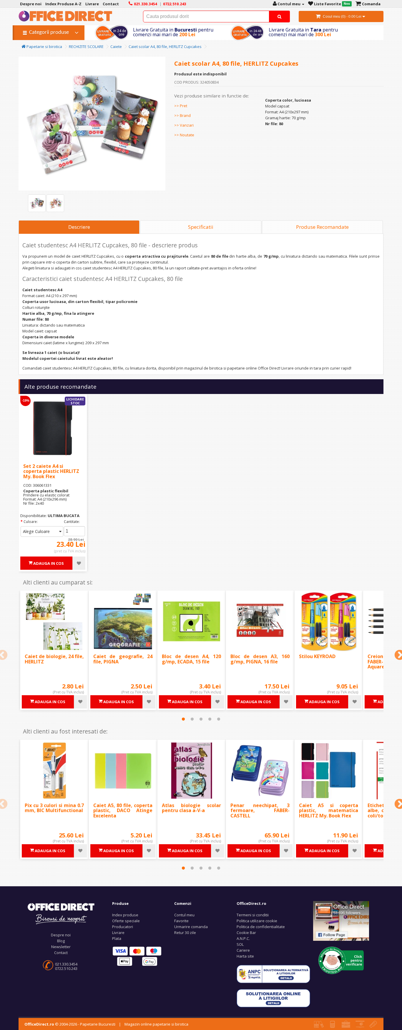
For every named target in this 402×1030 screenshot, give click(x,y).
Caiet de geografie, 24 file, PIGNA (122, 659)
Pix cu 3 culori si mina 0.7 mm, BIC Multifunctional (54, 808)
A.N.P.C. (243, 938)
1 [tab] (183, 719)
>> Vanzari (184, 125)
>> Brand (182, 115)
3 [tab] (201, 719)
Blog (61, 940)
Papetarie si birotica (44, 46)
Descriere (79, 226)
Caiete (116, 46)
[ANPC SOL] (273, 998)
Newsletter (61, 946)
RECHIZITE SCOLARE (86, 46)
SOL (240, 944)
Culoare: (31, 521)
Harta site (245, 956)
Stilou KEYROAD (317, 656)
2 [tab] (192, 719)
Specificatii (200, 226)
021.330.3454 (66, 964)
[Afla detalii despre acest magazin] (341, 960)
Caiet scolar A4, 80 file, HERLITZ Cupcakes (165, 46)
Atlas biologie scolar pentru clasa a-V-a (191, 808)
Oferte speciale (126, 920)
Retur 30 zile (185, 932)
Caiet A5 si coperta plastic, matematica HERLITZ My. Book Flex (328, 810)
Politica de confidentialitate (261, 926)
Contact (61, 952)
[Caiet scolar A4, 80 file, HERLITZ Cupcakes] (37, 203)
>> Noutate (184, 135)
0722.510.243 (66, 968)
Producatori (122, 926)
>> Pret (180, 105)
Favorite (181, 920)
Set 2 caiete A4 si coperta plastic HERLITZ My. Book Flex (51, 471)
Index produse (125, 915)
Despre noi (61, 935)
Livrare (118, 932)
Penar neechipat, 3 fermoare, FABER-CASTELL (260, 810)
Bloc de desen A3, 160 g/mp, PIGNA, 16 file (260, 659)
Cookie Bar (246, 932)
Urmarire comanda (191, 926)
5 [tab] (219, 719)
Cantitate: (72, 521)
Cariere (243, 950)
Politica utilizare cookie (257, 920)
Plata (116, 938)
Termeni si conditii (253, 915)
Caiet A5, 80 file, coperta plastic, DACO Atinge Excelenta (122, 810)
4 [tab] (210, 719)
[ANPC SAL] (273, 973)
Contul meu (184, 915)
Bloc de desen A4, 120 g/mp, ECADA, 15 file (191, 659)
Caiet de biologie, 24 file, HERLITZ (54, 659)
